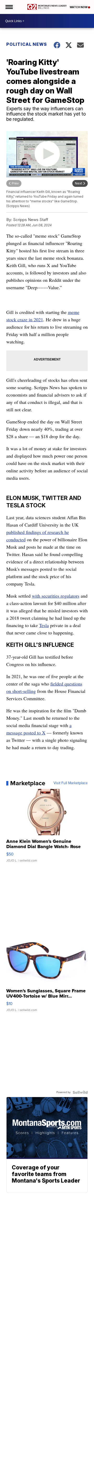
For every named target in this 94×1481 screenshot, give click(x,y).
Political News (26, 44)
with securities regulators (55, 596)
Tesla (44, 625)
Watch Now (79, 7)
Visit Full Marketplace (71, 783)
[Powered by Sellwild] (80, 1092)
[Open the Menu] (9, 7)
